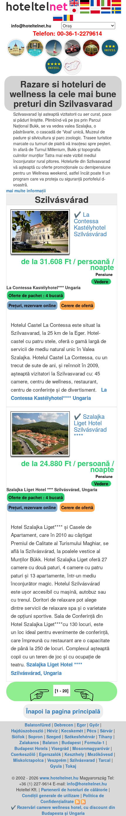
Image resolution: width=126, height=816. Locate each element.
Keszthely (74, 754)
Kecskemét (72, 731)
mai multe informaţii (26, 190)
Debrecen (63, 725)
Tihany (105, 736)
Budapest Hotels (31, 748)
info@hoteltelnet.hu (87, 784)
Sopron (35, 736)
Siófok (18, 736)
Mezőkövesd (100, 754)
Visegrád (60, 748)
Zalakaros (29, 742)
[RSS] (77, 801)
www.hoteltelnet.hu (59, 778)
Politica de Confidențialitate (72, 798)
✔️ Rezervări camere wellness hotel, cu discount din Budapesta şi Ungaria (63, 810)
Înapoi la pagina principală (63, 711)
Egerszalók (50, 754)
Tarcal (104, 760)
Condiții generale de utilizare (50, 795)
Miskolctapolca (28, 760)
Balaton (50, 742)
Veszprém (56, 760)
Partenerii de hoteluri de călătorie (74, 789)
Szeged (53, 736)
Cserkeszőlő (23, 754)
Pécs (91, 731)
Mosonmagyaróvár (91, 748)
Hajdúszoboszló (27, 731)
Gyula (56, 766)
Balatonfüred (38, 725)
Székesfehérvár (79, 736)
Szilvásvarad (82, 760)
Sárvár (106, 731)
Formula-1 (94, 742)
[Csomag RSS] (83, 801)
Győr (94, 725)
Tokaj (70, 766)
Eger (81, 725)
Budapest (71, 742)
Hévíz (52, 731)
